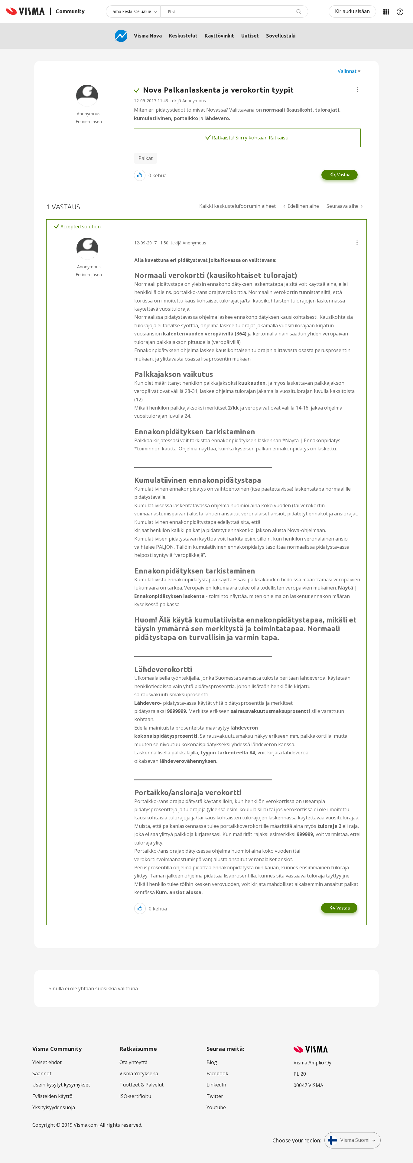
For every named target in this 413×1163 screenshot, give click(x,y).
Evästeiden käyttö (52, 1096)
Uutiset (250, 35)
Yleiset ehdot (47, 1062)
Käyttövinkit (219, 35)
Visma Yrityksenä (138, 1073)
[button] (357, 89)
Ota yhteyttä (133, 1062)
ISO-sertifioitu (135, 1096)
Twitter (215, 1096)
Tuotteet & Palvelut (141, 1084)
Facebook (217, 1073)
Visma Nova (148, 35)
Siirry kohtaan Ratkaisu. (262, 137)
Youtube (216, 1107)
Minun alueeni (386, 11)
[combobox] (234, 11)
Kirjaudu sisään (352, 11)
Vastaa (343, 175)
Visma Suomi (354, 1140)
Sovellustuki (281, 35)
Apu (400, 11)
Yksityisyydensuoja (53, 1107)
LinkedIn (216, 1084)
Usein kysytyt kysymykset (61, 1084)
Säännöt (41, 1073)
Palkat (145, 158)
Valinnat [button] (347, 71)
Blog (212, 1062)
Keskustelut (183, 35)
